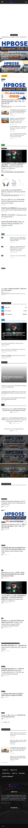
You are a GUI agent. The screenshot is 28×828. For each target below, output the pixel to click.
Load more (4, 762)
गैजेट (2, 175)
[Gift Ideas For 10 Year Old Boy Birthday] (5, 259)
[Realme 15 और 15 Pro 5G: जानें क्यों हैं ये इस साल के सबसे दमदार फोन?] (14, 707)
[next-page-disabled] (4, 230)
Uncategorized (4, 498)
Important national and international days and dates (10, 643)
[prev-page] (2, 141)
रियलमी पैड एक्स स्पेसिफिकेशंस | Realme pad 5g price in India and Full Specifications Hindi (14, 209)
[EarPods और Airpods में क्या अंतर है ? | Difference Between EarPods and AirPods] (14, 183)
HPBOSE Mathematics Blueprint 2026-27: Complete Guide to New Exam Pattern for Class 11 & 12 (13, 378)
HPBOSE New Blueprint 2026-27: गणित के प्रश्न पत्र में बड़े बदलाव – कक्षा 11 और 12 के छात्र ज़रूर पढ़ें (13, 101)
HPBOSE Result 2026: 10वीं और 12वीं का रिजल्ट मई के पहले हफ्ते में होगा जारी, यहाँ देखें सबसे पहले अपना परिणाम (17, 239)
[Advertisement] (14, 19)
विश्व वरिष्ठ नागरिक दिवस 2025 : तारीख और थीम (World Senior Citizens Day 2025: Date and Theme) (18, 128)
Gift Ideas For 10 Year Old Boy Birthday (18, 255)
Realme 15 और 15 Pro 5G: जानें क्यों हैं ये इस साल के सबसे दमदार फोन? (13, 716)
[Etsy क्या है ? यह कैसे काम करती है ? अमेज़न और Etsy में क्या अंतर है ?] (14, 279)
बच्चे (2, 237)
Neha (2, 104)
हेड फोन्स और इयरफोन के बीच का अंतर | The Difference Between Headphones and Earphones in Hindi (12, 223)
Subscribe (25, 314)
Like (26, 307)
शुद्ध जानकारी (3, 66)
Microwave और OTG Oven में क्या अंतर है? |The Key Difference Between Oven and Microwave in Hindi (13, 201)
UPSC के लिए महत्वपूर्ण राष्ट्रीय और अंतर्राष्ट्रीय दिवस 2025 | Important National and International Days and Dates (18, 135)
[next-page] (4, 141)
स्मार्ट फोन (3, 712)
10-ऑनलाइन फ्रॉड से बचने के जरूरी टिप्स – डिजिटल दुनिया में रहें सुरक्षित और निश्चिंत (12, 694)
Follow (25, 310)
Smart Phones (4, 148)
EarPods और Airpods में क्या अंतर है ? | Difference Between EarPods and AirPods (13, 191)
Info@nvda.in (8, 802)
